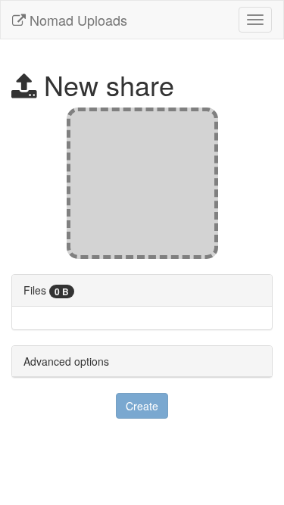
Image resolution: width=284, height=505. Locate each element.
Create (142, 405)
